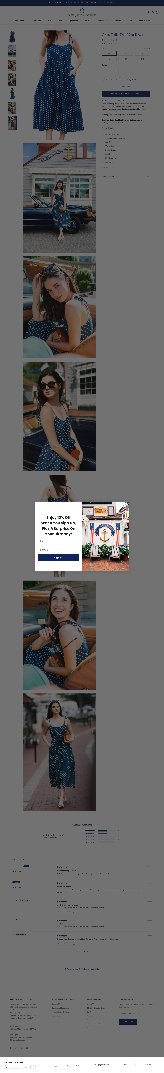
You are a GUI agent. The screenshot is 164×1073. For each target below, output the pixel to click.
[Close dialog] (126, 505)
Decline (148, 1064)
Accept (124, 1064)
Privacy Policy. (29, 1068)
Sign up (58, 557)
